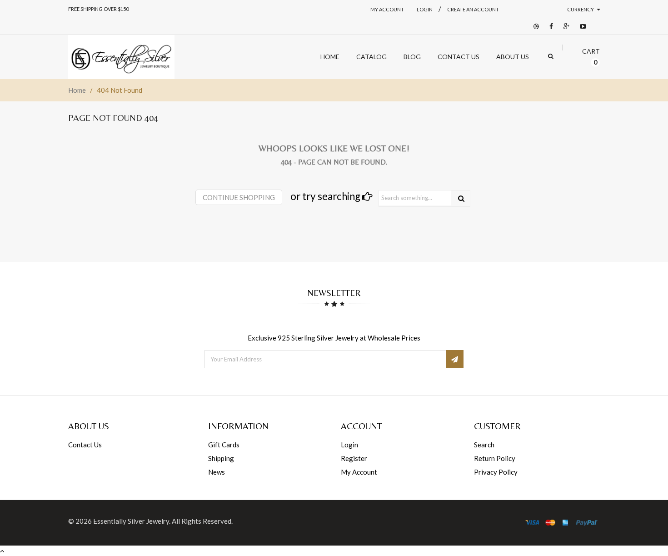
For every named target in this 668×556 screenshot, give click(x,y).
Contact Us (85, 445)
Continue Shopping (239, 197)
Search (484, 445)
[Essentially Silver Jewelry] (121, 57)
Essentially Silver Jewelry (131, 521)
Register (354, 458)
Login (349, 445)
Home (77, 90)
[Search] (461, 198)
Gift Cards (223, 445)
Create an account (473, 9)
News (216, 472)
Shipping (221, 458)
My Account (387, 9)
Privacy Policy (496, 472)
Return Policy (494, 458)
